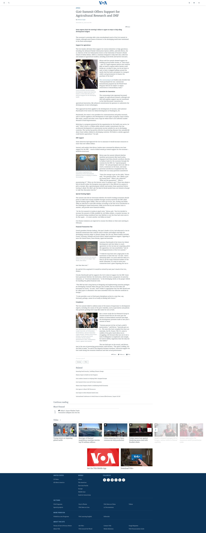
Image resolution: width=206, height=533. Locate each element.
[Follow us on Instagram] (115, 479)
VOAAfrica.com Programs (61, 516)
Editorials (107, 516)
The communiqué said (107, 80)
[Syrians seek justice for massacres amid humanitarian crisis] (191, 430)
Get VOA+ (81, 525)
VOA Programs (57, 504)
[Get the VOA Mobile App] (103, 457)
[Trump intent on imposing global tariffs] (65, 430)
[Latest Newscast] (199, 3)
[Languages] (189, 3)
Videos (131, 504)
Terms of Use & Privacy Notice (62, 525)
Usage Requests (133, 525)
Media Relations (108, 529)
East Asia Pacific (83, 485)
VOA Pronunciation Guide (136, 529)
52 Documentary (109, 507)
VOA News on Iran (84, 507)
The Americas (82, 482)
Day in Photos (83, 504)
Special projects (58, 507)
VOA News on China (110, 504)
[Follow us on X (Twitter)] (108, 479)
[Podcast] (123, 479)
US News (56, 479)
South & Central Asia (84, 495)
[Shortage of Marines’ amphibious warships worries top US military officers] (90, 430)
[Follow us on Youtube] (112, 479)
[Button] (127, 27)
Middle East (81, 492)
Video (55, 420)
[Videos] (194, 3)
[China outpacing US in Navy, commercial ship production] (115, 430)
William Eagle (81, 19)
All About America (58, 482)
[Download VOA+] (137, 457)
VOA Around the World (85, 529)
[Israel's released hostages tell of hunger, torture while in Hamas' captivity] (166, 430)
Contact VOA (107, 525)
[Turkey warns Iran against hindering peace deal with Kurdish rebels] (141, 430)
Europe (80, 489)
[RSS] (119, 479)
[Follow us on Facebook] (104, 479)
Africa (78, 8)
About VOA (56, 529)
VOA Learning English (85, 516)
